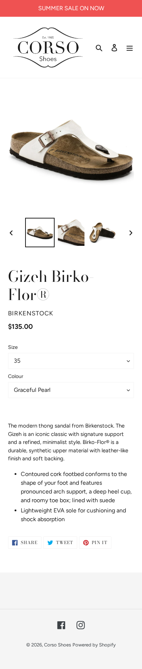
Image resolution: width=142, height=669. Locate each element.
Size (13, 347)
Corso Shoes (57, 645)
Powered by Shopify (94, 645)
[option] (40, 232)
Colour (15, 376)
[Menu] (129, 47)
